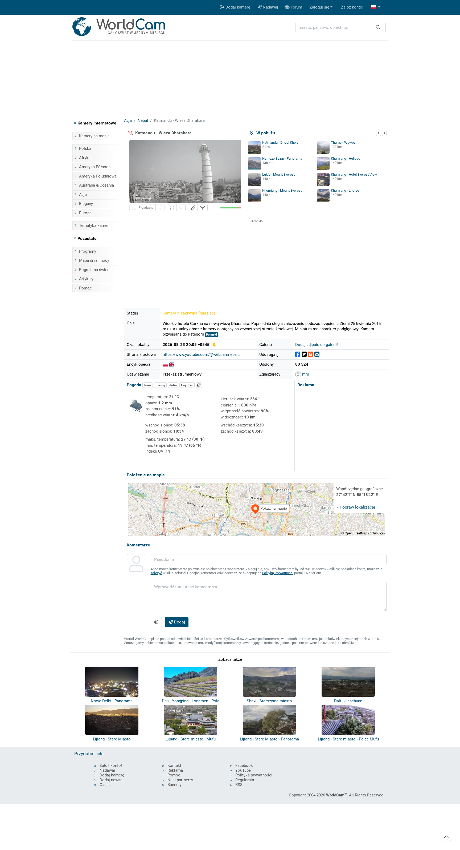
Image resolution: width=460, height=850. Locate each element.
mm (305, 374)
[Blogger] (310, 354)
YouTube (243, 770)
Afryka (85, 157)
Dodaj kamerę (237, 7)
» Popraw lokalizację (355, 507)
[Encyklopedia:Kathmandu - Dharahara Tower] (171, 364)
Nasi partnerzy (180, 780)
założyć (156, 573)
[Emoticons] (156, 622)
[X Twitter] (304, 354)
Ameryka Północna (96, 166)
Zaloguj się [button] (319, 7)
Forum (296, 7)
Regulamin (244, 780)
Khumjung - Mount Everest (282, 190)
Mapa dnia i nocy (94, 260)
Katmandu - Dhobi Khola (280, 142)
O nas (105, 784)
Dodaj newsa (111, 780)
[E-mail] (316, 354)
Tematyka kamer (94, 225)
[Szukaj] (378, 28)
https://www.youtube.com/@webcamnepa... (201, 354)
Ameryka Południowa (98, 176)
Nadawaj (270, 7)
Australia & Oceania (96, 185)
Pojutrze (187, 385)
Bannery (174, 784)
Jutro (173, 385)
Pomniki (211, 334)
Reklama (175, 770)
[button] (376, 7)
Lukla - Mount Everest (278, 174)
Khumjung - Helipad (345, 158)
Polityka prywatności (253, 775)
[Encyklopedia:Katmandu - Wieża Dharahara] (165, 364)
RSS (239, 784)
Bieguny (86, 203)
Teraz (147, 385)
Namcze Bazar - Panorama (282, 158)
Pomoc (85, 288)
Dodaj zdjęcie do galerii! (316, 344)
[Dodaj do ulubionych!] (181, 207)
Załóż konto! (352, 7)
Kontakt (174, 765)
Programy (87, 251)
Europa (85, 213)
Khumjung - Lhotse (345, 190)
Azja (83, 194)
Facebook (244, 765)
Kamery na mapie (94, 136)
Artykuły (86, 278)
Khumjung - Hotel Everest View (354, 174)
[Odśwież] (199, 385)
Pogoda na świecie (96, 269)
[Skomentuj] (172, 207)
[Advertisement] (257, 261)
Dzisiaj (160, 385)
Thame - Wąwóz (343, 142)
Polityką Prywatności (277, 573)
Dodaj (179, 622)
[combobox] (340, 28)
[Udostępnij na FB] (297, 354)
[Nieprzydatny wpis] (160, 207)
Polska (85, 148)
